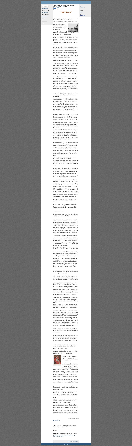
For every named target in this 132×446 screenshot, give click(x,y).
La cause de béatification (82, 7)
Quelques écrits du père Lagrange (59, 437)
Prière (42, 15)
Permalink (63, 437)
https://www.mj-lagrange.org (56, 420)
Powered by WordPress (65, 444)
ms (55, 7)
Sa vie (42, 7)
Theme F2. (68, 444)
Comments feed (81, 12)
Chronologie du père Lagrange (45, 8)
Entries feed (81, 11)
